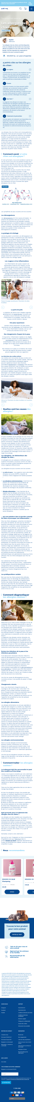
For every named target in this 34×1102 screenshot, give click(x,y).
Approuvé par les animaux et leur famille (24, 1046)
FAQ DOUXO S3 (21, 1007)
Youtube (3, 1012)
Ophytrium (18, 839)
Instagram (3, 1007)
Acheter (12, 892)
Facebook (3, 1010)
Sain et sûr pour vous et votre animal (24, 1042)
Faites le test (17, 934)
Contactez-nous (4, 1034)
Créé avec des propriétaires (24, 1039)
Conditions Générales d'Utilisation (23, 1015)
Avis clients (3, 1061)
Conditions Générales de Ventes (25, 1012)
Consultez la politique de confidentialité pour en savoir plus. (17, 1079)
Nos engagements (22, 1037)
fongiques (21, 364)
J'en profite (30, 3)
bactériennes (12, 364)
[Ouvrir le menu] (31, 8)
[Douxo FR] (4, 8)
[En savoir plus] (17, 965)
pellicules (17, 327)
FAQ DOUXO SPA (22, 1010)
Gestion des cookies (22, 1023)
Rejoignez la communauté (7, 1042)
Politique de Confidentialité (24, 1021)
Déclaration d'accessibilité (24, 1026)
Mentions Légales (22, 1018)
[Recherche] (20, 8)
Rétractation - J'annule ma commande (7, 1045)
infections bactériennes (8, 249)
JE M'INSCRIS (6, 1082)
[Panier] (25, 8)
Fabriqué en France (22, 1049)
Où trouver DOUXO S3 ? (6, 1037)
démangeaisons (8, 218)
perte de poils (18, 314)
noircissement (10, 340)
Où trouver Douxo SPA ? (6, 1039)
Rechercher (20, 1034)
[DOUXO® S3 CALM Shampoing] (12, 868)
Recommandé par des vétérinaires (23, 1052)
